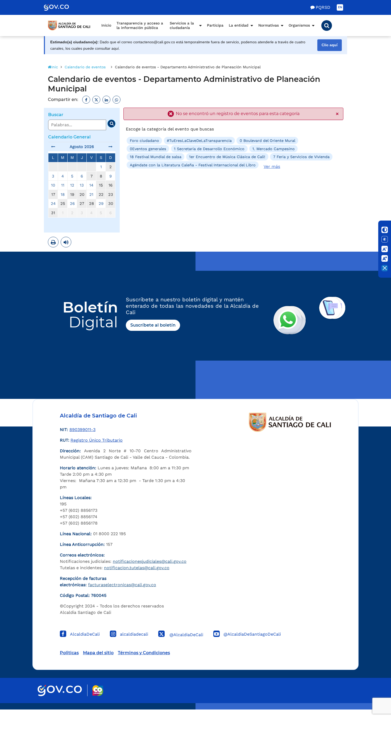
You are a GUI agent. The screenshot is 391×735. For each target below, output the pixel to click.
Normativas (268, 25)
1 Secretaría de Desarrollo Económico (209, 149)
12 (72, 185)
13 (82, 185)
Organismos (299, 25)
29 (101, 203)
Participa (215, 25)
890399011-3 (82, 429)
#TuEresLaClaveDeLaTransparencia (199, 140)
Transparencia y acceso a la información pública (140, 25)
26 (72, 203)
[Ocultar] (384, 268)
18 (63, 194)
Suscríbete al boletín (153, 325)
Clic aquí (330, 45)
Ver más (272, 166)
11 (62, 185)
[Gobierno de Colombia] (62, 7)
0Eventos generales (148, 149)
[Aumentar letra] (384, 258)
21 (91, 194)
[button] (326, 25)
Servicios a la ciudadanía (182, 25)
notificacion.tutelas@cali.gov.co (136, 567)
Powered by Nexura (371, 706)
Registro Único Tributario (96, 440)
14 (91, 185)
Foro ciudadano (144, 140)
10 (53, 185)
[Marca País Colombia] (98, 690)
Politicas (69, 652)
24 (53, 203)
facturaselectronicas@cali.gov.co (122, 584)
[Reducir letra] (384, 249)
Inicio (106, 25)
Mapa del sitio (98, 652)
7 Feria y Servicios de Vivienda (301, 157)
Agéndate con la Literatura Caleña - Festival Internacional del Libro (193, 165)
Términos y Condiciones (144, 652)
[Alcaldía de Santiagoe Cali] (69, 25)
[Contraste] (384, 230)
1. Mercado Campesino (273, 149)
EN (340, 7)
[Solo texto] (384, 239)
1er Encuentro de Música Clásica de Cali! (227, 157)
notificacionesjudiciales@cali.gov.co (149, 561)
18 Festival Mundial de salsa (155, 157)
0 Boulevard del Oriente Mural (267, 140)
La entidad (238, 25)
